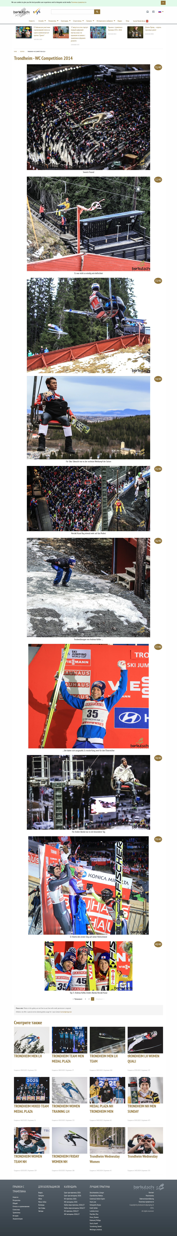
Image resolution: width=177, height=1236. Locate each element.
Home (15, 51)
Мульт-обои (42, 1202)
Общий (15, 1203)
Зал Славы (41, 1208)
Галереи (22, 51)
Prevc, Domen (94, 1217)
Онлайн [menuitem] (41, 21)
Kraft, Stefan (94, 1208)
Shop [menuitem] (127, 21)
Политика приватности (78, 2)
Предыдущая (78, 999)
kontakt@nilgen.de (66, 1012)
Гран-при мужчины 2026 (72, 1192)
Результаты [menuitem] (52, 21)
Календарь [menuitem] (64, 21)
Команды (41, 1205)
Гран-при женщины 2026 (72, 1195)
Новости (15, 1197)
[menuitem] (148, 12)
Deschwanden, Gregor (97, 1192)
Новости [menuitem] (32, 21)
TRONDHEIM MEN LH (28, 1055)
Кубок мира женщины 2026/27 (74, 1208)
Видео (40, 1192)
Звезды (40, 1211)
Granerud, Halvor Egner (97, 1198)
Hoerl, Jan (93, 1202)
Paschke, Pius (94, 1214)
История (15, 1215)
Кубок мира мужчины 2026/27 (74, 1205)
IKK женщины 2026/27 (72, 1214)
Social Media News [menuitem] (140, 21)
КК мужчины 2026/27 (71, 1211)
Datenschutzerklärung (147, 1198)
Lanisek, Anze (94, 1211)
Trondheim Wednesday (142, 1156)
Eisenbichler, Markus (96, 1195)
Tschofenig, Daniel (96, 1226)
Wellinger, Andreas (96, 1229)
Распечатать (150, 1195)
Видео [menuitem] (120, 21)
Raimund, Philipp (95, 1220)
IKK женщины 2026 (70, 1202)
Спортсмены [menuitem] (77, 21)
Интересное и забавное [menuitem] (105, 21)
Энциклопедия (18, 1218)
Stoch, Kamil (94, 1223)
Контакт (151, 1192)
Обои (40, 1198)
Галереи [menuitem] (89, 21)
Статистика (16, 1209)
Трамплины (16, 1212)
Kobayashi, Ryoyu (95, 1205)
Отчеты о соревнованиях (21, 1206)
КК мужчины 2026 (70, 1198)
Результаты (16, 1200)
